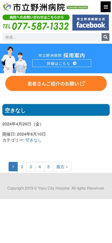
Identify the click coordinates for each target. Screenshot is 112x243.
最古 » (62, 166)
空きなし (33, 140)
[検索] (105, 37)
